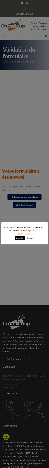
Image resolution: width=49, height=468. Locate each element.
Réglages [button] (30, 238)
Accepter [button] (19, 238)
